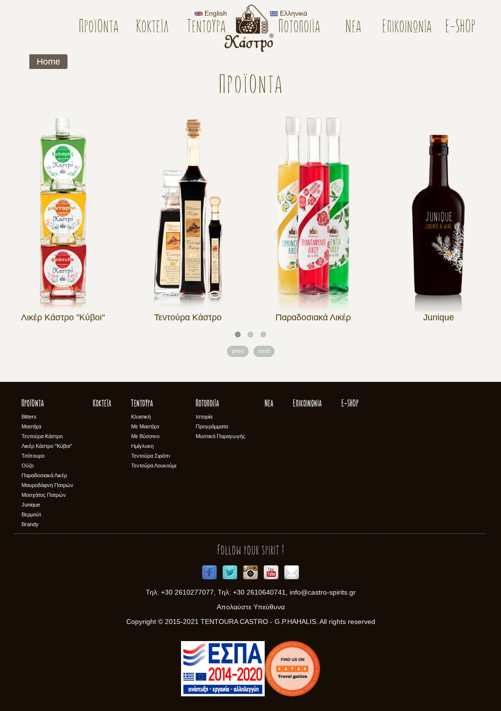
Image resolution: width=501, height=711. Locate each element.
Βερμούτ (31, 514)
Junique (438, 317)
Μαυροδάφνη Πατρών (47, 485)
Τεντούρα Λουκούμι (153, 465)
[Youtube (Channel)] (271, 573)
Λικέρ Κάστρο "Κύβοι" (63, 317)
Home (48, 62)
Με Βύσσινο (145, 436)
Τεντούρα (206, 27)
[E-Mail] (291, 573)
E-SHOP (460, 27)
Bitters (29, 417)
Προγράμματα (212, 426)
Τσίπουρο (33, 456)
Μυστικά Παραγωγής (220, 436)
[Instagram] (250, 573)
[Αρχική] (253, 28)
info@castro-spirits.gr (323, 592)
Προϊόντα (98, 27)
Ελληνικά (292, 13)
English (215, 13)
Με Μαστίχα (145, 426)
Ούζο (28, 465)
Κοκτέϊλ (152, 27)
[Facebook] (209, 573)
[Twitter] (230, 573)
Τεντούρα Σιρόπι (150, 456)
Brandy (30, 524)
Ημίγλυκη (142, 446)
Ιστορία (204, 417)
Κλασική (141, 417)
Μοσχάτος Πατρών (44, 495)
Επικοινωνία (407, 27)
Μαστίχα (31, 426)
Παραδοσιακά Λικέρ (313, 317)
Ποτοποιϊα (299, 27)
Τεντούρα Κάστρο (188, 317)
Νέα (353, 27)
